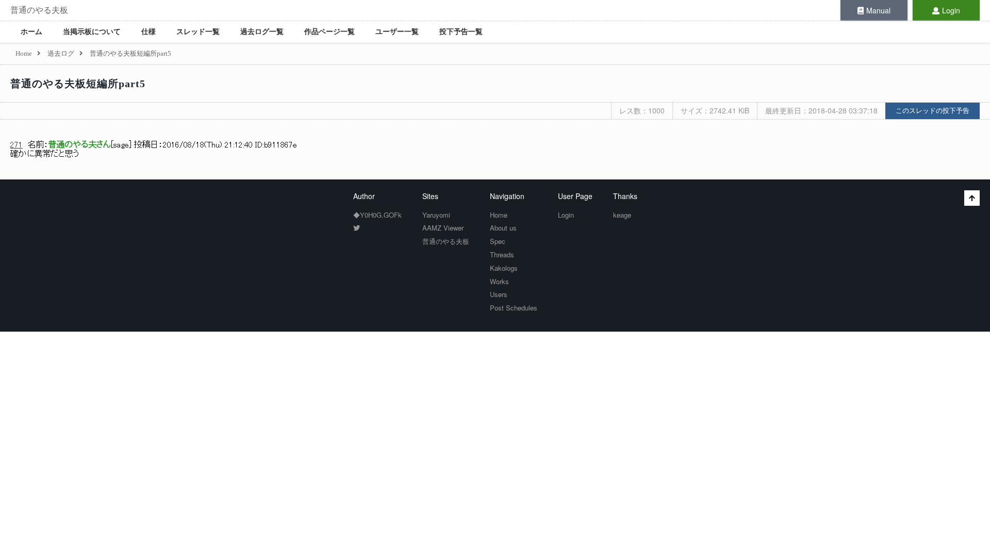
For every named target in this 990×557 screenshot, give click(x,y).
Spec (497, 241)
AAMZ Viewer (443, 228)
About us (503, 228)
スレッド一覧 (198, 32)
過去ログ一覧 (262, 32)
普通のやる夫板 (39, 10)
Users (498, 294)
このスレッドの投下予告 (932, 110)
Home (498, 215)
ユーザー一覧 (397, 32)
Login (951, 10)
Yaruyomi (436, 215)
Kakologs (504, 268)
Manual (878, 10)
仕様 (148, 32)
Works (499, 281)
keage (622, 215)
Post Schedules (513, 308)
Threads (502, 254)
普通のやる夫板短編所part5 (77, 83)
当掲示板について (92, 32)
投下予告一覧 (461, 32)
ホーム (31, 32)
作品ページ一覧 (329, 32)
